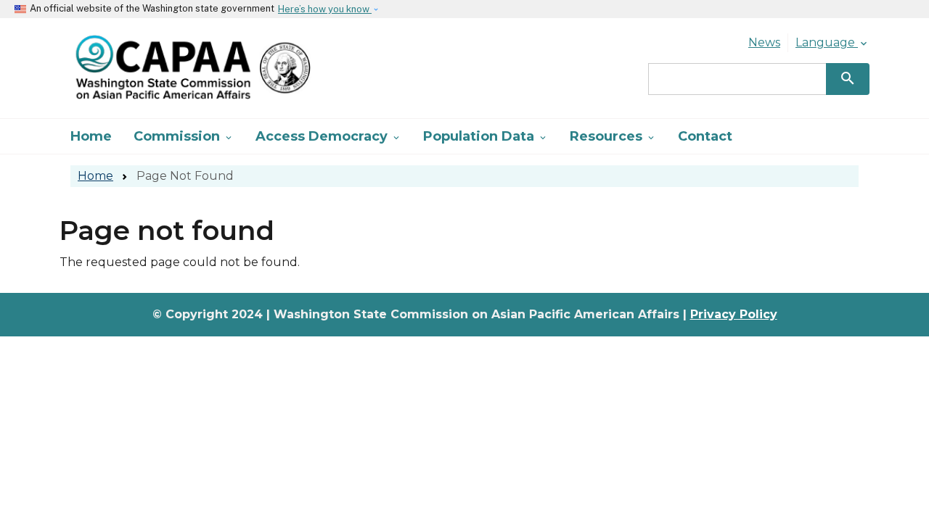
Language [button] (832, 42)
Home (91, 136)
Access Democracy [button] (328, 136)
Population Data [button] (485, 136)
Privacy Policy (733, 314)
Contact (705, 136)
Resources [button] (613, 136)
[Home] (185, 68)
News (764, 42)
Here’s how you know (325, 9)
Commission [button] (184, 136)
